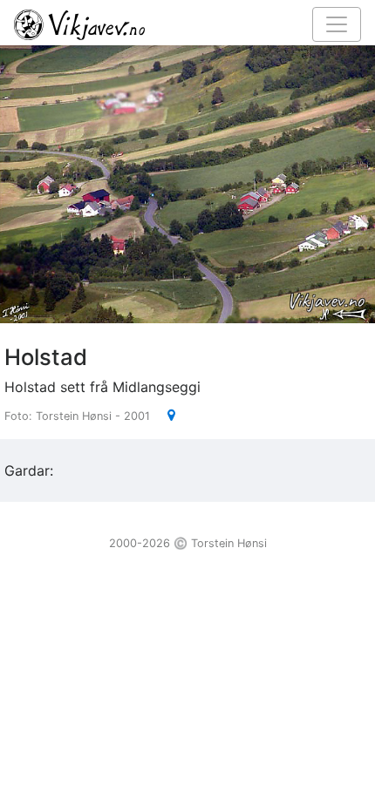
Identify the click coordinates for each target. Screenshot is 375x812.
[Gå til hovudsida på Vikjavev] (180, 23)
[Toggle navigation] (336, 24)
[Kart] (164, 414)
